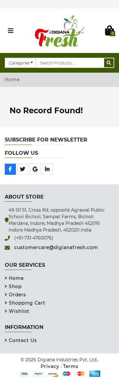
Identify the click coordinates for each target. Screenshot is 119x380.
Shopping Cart (27, 303)
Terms (70, 366)
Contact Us (23, 340)
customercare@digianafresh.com (56, 247)
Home (12, 79)
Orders (17, 295)
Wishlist (19, 311)
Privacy (50, 366)
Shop (15, 286)
